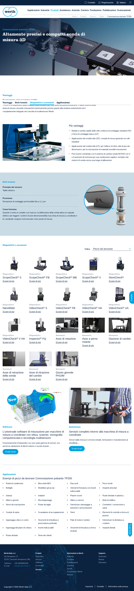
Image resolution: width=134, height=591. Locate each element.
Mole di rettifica (108, 500)
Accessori (39, 566)
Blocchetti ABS (44, 483)
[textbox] (111, 249)
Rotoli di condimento (14, 483)
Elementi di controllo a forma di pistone (115, 514)
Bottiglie (9, 488)
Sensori (93, 16)
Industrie (45, 10)
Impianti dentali (108, 528)
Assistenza (65, 10)
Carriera (85, 10)
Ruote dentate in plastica (112, 495)
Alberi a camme (77, 500)
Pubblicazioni (109, 10)
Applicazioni (33, 10)
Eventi (69, 569)
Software (39, 562)
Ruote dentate (12, 535)
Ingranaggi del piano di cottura (18, 528)
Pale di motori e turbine (80, 520)
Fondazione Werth (74, 572)
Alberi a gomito (12, 500)
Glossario (102, 562)
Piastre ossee (76, 495)
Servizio (38, 569)
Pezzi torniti (107, 483)
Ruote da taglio (44, 504)
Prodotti (54, 10)
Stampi (9, 495)
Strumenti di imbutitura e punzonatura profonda (48, 521)
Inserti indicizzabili (46, 528)
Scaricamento (124, 10)
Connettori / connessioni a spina (113, 506)
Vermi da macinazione (15, 504)
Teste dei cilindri (45, 535)
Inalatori (41, 495)
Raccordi (74, 483)
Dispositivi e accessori (42, 103)
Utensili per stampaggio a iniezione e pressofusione (81, 506)
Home (74, 16)
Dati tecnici (21, 103)
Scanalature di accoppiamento (51, 512)
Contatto (91, 2)
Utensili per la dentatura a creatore (113, 521)
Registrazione (107, 2)
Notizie (101, 559)
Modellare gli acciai (46, 488)
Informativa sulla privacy (118, 586)
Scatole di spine (12, 512)
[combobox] (111, 249)
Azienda (76, 10)
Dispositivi (39, 556)
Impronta (89, 586)
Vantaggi (7, 103)
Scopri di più (8, 281)
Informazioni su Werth (75, 553)
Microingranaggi (45, 500)
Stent (72, 512)
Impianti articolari (109, 488)
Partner (70, 575)
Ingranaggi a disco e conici (17, 520)
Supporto (102, 553)
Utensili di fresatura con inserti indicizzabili (83, 489)
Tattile (101, 16)
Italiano (123, 2)
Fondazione (96, 10)
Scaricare (102, 556)
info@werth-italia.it (21, 566)
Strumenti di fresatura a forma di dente (83, 529)
